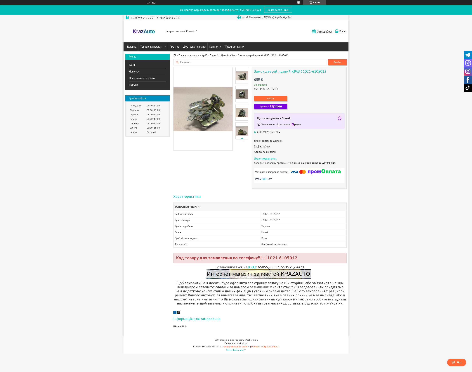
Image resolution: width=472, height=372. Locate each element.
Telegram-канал (234, 46)
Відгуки (133, 84)
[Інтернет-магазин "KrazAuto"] (143, 31)
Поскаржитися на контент (236, 346)
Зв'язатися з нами (278, 10)
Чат (459, 362)
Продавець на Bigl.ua (236, 343)
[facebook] (174, 312)
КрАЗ (204, 55)
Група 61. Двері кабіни (222, 55)
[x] (178, 312)
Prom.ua (253, 339)
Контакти (215, 46)
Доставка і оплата (194, 46)
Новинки (134, 71)
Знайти (337, 62)
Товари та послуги (151, 46)
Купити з (264, 106)
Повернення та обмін (142, 78)
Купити (271, 98)
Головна (131, 46)
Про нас (174, 46)
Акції (132, 65)
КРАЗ (252, 267)
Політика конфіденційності (265, 346)
